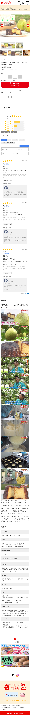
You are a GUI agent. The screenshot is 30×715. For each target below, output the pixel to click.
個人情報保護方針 (5, 707)
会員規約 (22, 707)
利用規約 (18, 705)
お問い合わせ (4, 709)
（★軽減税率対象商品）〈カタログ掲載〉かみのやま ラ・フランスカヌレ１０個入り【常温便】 (14, 176)
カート (23, 4)
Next (28, 25)
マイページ (19, 4)
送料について (15, 707)
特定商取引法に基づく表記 (8, 705)
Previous (2, 25)
